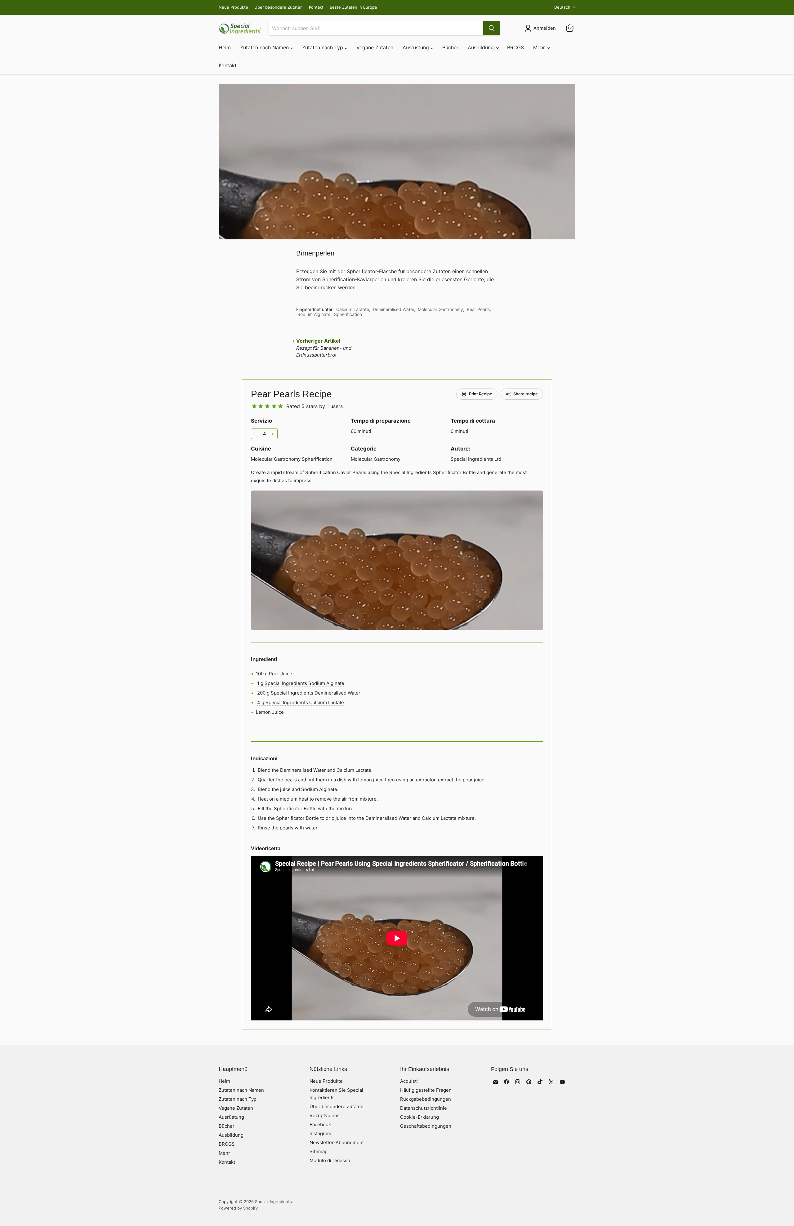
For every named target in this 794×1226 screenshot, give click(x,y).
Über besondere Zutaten (278, 7)
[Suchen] (491, 28)
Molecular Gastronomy (440, 309)
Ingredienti (264, 659)
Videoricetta (265, 848)
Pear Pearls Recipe (291, 394)
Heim (225, 47)
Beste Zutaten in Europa (353, 7)
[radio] (254, 406)
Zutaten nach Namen (265, 47)
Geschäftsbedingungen (425, 1126)
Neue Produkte (233, 7)
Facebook (320, 1124)
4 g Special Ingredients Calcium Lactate (300, 702)
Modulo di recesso (330, 1160)
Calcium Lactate (352, 309)
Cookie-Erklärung (419, 1117)
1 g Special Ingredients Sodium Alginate (300, 683)
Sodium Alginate (313, 314)
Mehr (539, 47)
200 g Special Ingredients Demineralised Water (308, 693)
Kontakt (316, 7)
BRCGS (515, 47)
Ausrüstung (416, 47)
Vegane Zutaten (374, 47)
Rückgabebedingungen (425, 1099)
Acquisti (409, 1081)
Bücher (450, 47)
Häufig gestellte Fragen (426, 1090)
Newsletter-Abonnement (337, 1142)
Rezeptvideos (325, 1115)
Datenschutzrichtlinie (423, 1108)
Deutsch (562, 7)
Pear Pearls (478, 309)
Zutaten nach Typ (323, 47)
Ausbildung (481, 47)
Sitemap (319, 1151)
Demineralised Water (393, 309)
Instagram (320, 1133)
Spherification (348, 314)
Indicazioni (264, 759)
